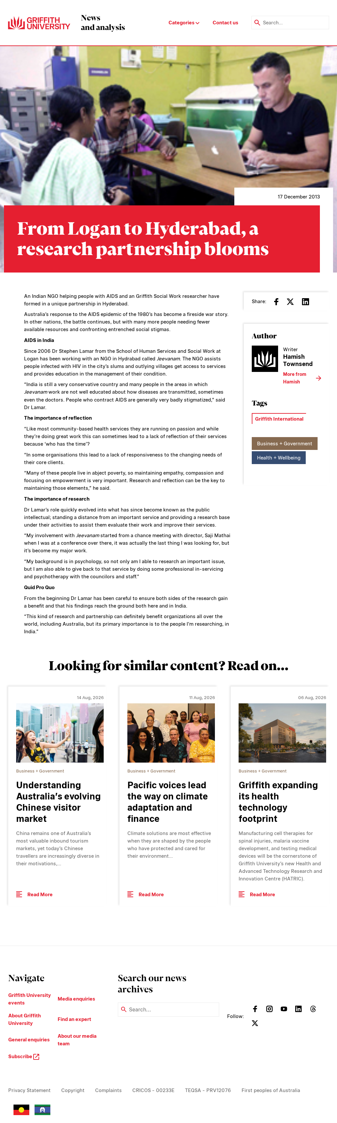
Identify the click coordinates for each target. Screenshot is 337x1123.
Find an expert (74, 1019)
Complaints (108, 1090)
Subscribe (20, 1056)
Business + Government (284, 443)
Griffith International (279, 419)
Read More (40, 894)
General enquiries (29, 1039)
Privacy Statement (29, 1090)
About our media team (77, 1040)
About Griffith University (24, 1019)
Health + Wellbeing (278, 458)
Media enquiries (76, 999)
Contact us (225, 22)
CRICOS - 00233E (153, 1090)
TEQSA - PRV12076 (208, 1090)
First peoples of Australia (271, 1090)
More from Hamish (294, 378)
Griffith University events (29, 999)
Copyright (73, 1090)
